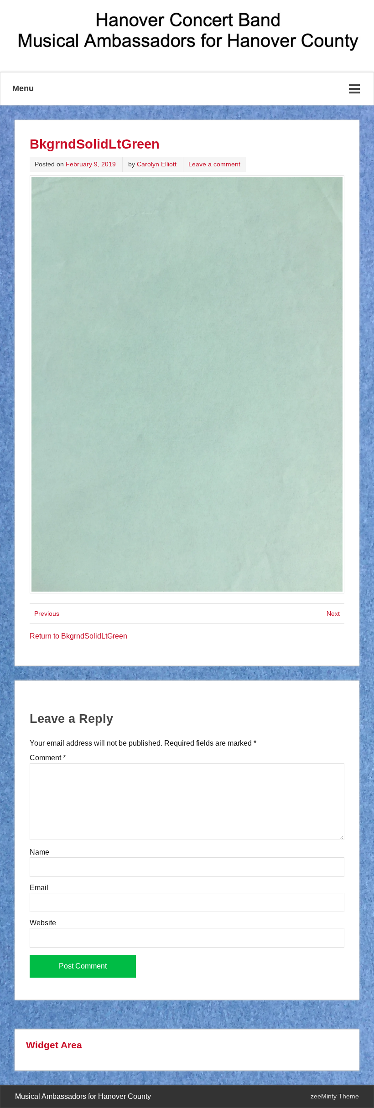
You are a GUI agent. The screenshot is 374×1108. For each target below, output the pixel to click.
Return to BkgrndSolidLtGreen (78, 636)
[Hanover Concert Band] (187, 54)
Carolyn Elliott (157, 164)
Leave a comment (214, 164)
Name (39, 852)
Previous (46, 613)
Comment (48, 758)
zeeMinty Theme (335, 1096)
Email (39, 888)
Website (43, 923)
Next (333, 613)
